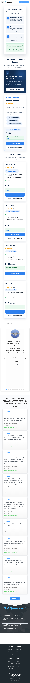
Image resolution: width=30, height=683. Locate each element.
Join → (8, 138)
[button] (2, 2)
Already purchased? (15, 147)
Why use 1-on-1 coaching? (9, 612)
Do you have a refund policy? (10, 628)
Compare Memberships (15, 89)
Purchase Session (15, 143)
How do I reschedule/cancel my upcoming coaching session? (14, 619)
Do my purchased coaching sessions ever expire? (14, 622)
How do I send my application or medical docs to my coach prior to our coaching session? (14, 625)
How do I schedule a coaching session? (12, 615)
